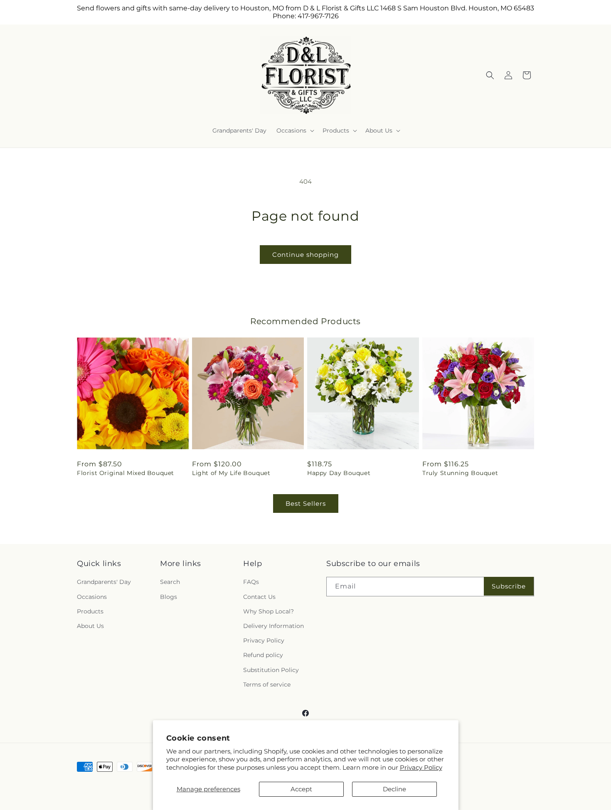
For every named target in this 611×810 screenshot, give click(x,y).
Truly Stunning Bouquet (460, 473)
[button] (294, 130)
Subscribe (509, 586)
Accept (301, 789)
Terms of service (267, 684)
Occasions (92, 597)
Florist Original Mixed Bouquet (125, 473)
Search (170, 582)
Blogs (168, 597)
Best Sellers (306, 503)
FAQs (251, 582)
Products (90, 611)
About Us (90, 626)
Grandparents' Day (104, 582)
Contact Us (259, 597)
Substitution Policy (271, 670)
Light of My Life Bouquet (231, 473)
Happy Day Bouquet (338, 473)
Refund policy (263, 655)
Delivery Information (273, 626)
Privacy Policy (421, 767)
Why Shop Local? (268, 611)
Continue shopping (305, 255)
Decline (394, 789)
